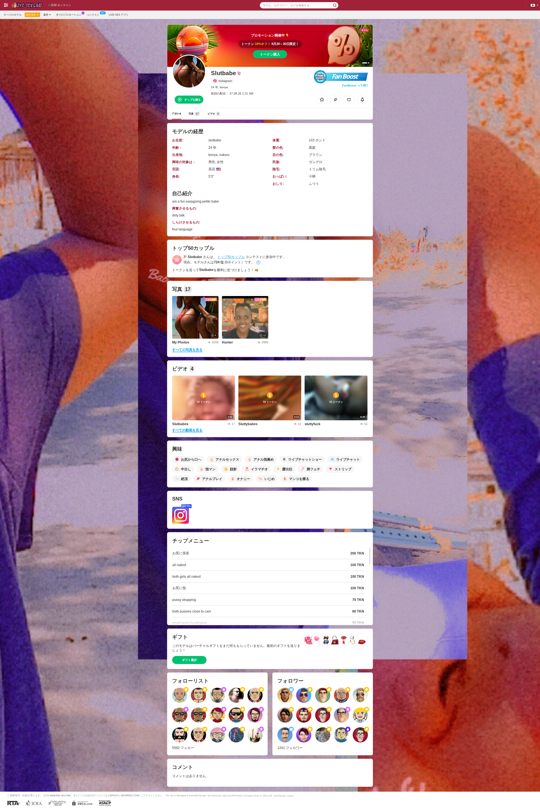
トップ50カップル (231, 257)
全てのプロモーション (68, 14)
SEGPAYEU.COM (130, 795)
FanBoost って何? (355, 85)
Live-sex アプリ (118, 14)
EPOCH (114, 795)
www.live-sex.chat (60, 795)
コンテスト (93, 14)
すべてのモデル (13, 14)
